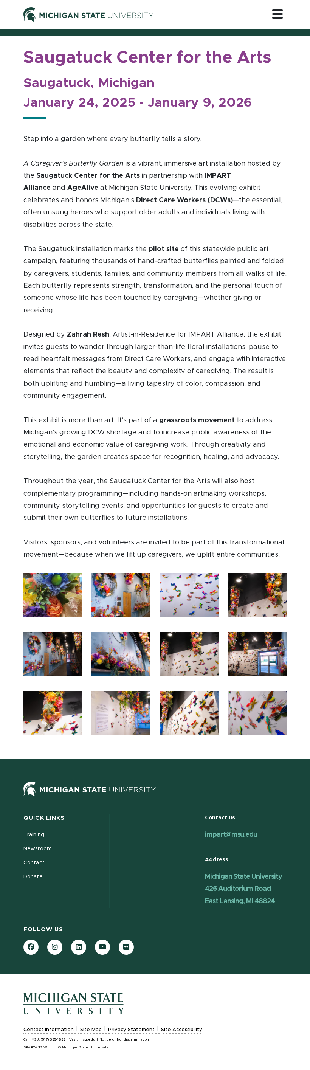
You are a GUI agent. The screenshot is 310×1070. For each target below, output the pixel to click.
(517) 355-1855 (53, 1039)
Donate (33, 876)
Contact (34, 862)
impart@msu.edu (231, 834)
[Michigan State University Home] (89, 789)
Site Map (91, 1029)
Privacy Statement (131, 1029)
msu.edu (87, 1039)
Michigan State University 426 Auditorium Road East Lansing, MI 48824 (243, 889)
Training (33, 834)
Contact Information (48, 1029)
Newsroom (37, 848)
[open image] (52, 598)
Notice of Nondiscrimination (124, 1039)
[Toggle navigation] (277, 14)
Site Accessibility (181, 1029)
